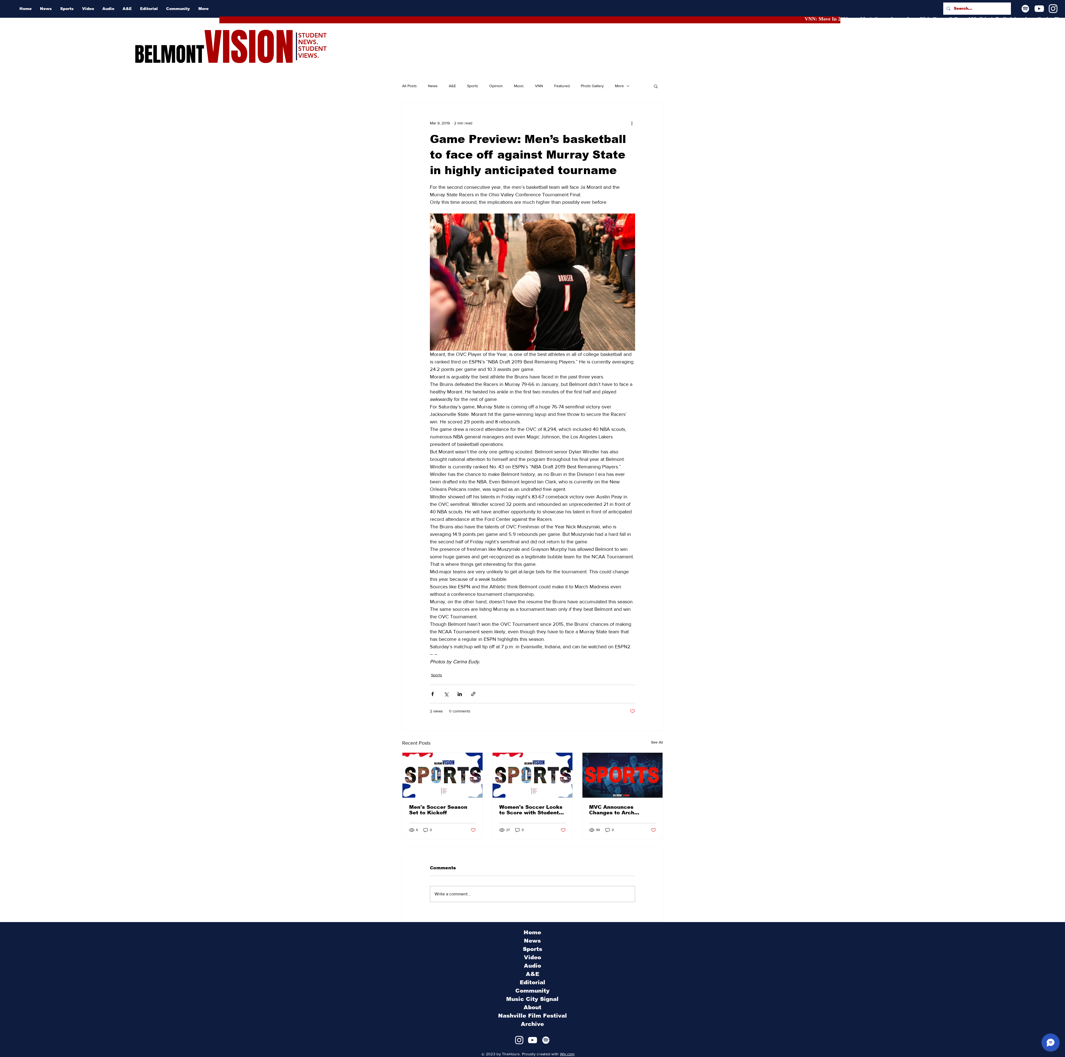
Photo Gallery (592, 86)
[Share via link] (473, 694)
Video (532, 957)
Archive (532, 1024)
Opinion (496, 86)
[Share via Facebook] (432, 694)
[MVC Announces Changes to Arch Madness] (622, 775)
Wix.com (567, 1054)
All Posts (409, 86)
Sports (472, 86)
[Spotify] (1025, 8)
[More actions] (631, 123)
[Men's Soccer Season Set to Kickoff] (442, 775)
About (532, 1007)
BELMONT (169, 54)
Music (519, 86)
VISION (249, 47)
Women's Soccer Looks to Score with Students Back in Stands (530, 809)
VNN (539, 86)
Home (532, 932)
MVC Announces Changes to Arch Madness (611, 809)
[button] (655, 86)
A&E (452, 86)
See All (657, 742)
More (619, 86)
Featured (562, 86)
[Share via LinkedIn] (459, 694)
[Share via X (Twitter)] (446, 694)
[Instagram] (1053, 8)
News (433, 86)
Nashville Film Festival (532, 1016)
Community (532, 991)
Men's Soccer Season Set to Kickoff (438, 809)
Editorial (532, 982)
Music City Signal (532, 999)
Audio (532, 966)
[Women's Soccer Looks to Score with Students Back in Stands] (533, 775)
